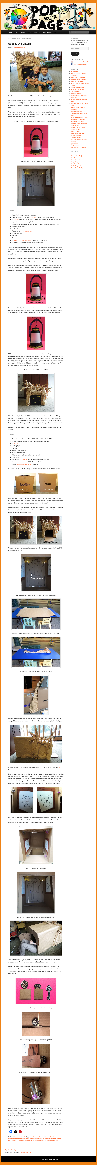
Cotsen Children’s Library (49, 32)
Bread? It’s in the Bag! (77, 81)
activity (32, 1137)
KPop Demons (75, 145)
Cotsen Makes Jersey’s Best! (79, 117)
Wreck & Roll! (75, 125)
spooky (47, 1138)
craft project (54, 1137)
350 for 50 (74, 109)
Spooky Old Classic (19, 43)
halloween (23, 1138)
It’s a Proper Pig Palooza (78, 79)
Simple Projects (75, 162)
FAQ (30, 32)
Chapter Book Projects (77, 156)
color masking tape (26, 231)
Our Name (37, 32)
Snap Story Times (76, 164)
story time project (19, 1140)
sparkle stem (17, 238)
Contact (23, 32)
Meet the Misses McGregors (79, 123)
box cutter (16, 443)
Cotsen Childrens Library (80, 64)
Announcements (75, 154)
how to (28, 1138)
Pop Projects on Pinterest (81, 62)
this (59, 767)
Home (10, 32)
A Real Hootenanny (76, 135)
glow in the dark (15, 1138)
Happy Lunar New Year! (77, 133)
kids (38, 1138)
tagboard (15, 219)
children (45, 1137)
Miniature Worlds (76, 93)
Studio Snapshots (76, 166)
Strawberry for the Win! (77, 89)
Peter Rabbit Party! (76, 137)
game (59, 1137)
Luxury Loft (74, 143)
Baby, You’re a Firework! (78, 77)
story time (11, 1140)
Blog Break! (74, 71)
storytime (27, 1140)
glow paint (34, 217)
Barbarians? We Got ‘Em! (78, 147)
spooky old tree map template (22, 240)
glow (9, 1138)
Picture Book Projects (19, 1137)
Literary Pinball (75, 131)
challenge (40, 1137)
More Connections (76, 158)
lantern (42, 1138)
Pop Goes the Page (11, 1150)
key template (17, 462)
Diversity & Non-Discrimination (48, 1159)
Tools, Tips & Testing (77, 168)
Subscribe (75, 54)
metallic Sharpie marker (24, 464)
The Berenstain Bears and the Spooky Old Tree (43, 1140)
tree (57, 1140)
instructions (33, 1138)
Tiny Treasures (75, 91)
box (36, 1137)
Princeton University (85, 1151)
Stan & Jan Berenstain (55, 1138)
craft (49, 1137)
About (16, 32)
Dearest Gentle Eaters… (78, 107)
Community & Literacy (77, 87)
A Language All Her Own (78, 111)
